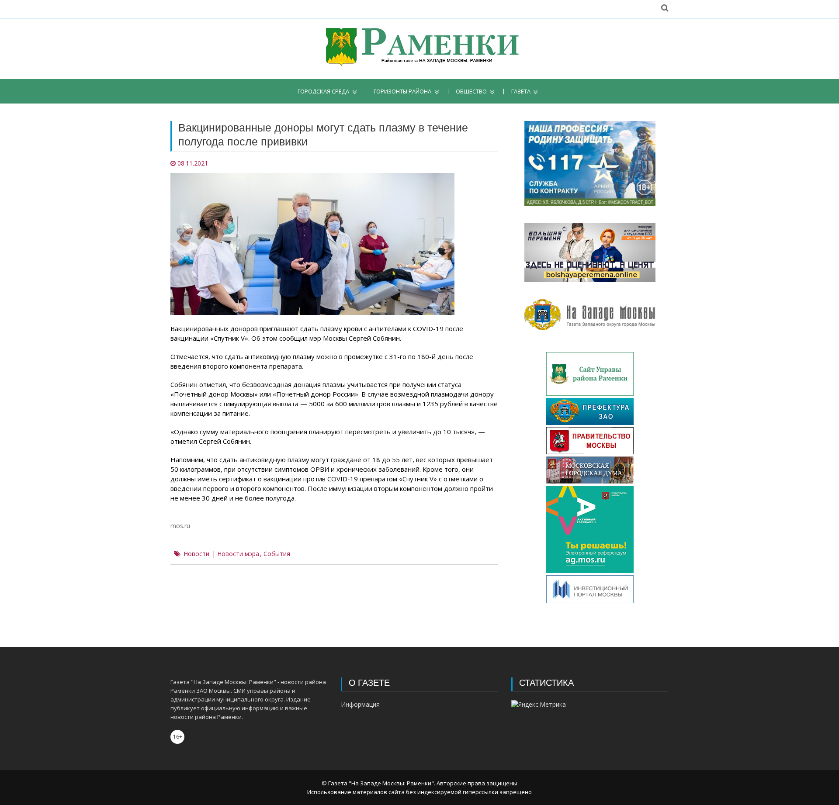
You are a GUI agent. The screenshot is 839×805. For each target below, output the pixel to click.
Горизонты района (402, 91)
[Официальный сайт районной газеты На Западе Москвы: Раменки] (420, 48)
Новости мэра (238, 554)
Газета (520, 91)
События (276, 554)
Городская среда (323, 91)
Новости (196, 554)
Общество (471, 91)
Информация (360, 704)
